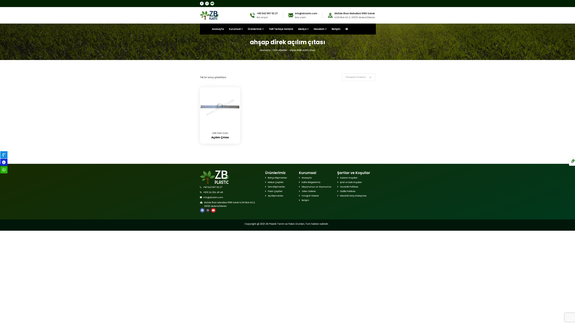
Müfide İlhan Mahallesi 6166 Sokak (355, 13)
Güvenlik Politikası (349, 186)
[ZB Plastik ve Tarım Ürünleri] (209, 15)
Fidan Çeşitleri (275, 191)
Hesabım (319, 29)
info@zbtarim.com (213, 197)
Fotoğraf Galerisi (310, 195)
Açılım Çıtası (220, 137)
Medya (302, 29)
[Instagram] (207, 210)
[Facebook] (202, 210)
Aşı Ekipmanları (275, 195)
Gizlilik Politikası (347, 191)
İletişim (336, 29)
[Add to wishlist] (234, 95)
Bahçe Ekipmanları (277, 177)
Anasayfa (265, 50)
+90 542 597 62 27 (212, 187)
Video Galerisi (309, 191)
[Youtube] (213, 210)
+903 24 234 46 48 (213, 192)
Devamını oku (234, 87)
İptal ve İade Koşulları (351, 182)
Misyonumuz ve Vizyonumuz (316, 186)
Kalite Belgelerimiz (311, 182)
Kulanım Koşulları (348, 177)
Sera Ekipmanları (276, 186)
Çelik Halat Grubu (220, 133)
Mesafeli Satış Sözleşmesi (353, 195)
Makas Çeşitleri (275, 182)
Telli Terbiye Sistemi (281, 29)
